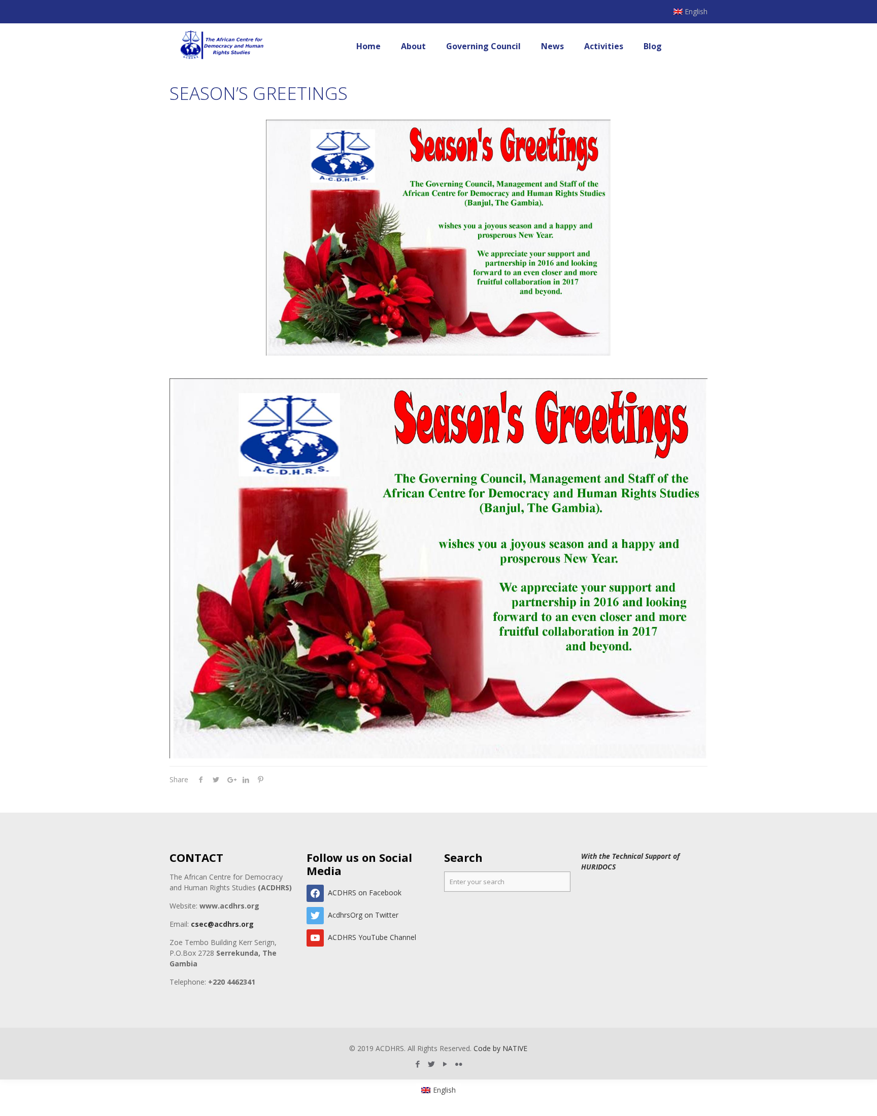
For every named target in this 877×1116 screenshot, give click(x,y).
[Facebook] (418, 1064)
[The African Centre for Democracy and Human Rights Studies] (222, 46)
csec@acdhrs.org (222, 924)
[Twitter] (431, 1064)
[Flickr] (459, 1064)
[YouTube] (445, 1064)
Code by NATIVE (500, 1048)
